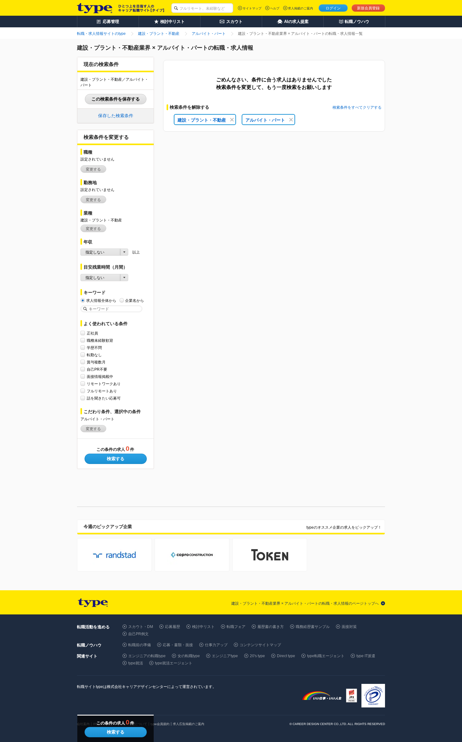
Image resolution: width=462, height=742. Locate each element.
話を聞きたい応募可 (104, 398)
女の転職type (189, 656)
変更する (93, 169)
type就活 (135, 663)
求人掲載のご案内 (300, 8)
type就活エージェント (173, 663)
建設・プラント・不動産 (202, 120)
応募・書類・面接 (178, 645)
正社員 (92, 333)
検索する (115, 458)
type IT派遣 (365, 656)
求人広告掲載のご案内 (188, 724)
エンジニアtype (225, 656)
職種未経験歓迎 (100, 340)
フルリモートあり (102, 391)
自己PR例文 (138, 634)
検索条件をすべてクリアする (357, 107)
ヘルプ (274, 8)
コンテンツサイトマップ (260, 645)
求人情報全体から (101, 300)
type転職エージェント (325, 656)
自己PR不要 (97, 369)
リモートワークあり (104, 384)
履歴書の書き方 (270, 627)
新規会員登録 (368, 8)
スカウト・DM (140, 627)
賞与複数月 (96, 362)
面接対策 (349, 627)
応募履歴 (172, 627)
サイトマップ (252, 8)
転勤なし (94, 355)
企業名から (134, 300)
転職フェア (236, 627)
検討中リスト (203, 627)
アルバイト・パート (265, 120)
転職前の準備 (139, 645)
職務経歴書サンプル (313, 627)
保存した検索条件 (115, 115)
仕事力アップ (216, 645)
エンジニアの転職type (147, 656)
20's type (257, 656)
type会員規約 (160, 724)
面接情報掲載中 (100, 376)
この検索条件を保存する (115, 98)
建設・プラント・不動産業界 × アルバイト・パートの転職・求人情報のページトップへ (305, 603)
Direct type (286, 656)
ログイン (333, 8)
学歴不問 (94, 348)
